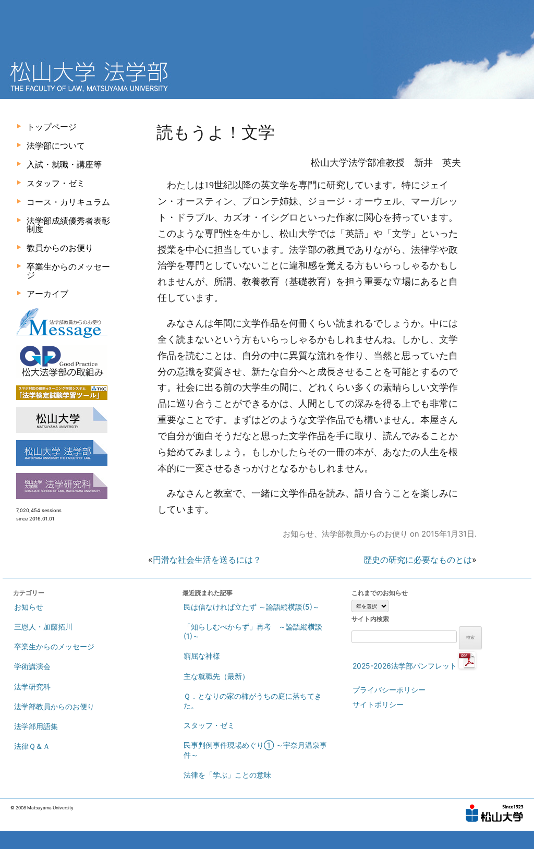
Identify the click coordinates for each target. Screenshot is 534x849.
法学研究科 (32, 686)
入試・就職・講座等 (64, 164)
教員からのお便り (60, 247)
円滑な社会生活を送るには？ (207, 559)
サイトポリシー (378, 704)
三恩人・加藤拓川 (43, 626)
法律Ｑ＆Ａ (32, 746)
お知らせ (298, 534)
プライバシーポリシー (389, 689)
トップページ (52, 127)
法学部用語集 (36, 726)
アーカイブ (47, 293)
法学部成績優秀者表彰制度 (68, 224)
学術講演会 (32, 666)
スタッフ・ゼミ (56, 183)
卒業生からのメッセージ (68, 270)
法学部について (56, 145)
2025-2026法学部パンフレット (406, 665)
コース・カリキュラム (68, 202)
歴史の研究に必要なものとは (417, 559)
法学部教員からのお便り (365, 534)
